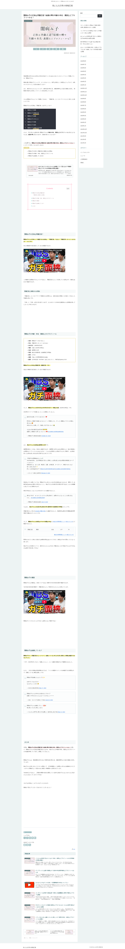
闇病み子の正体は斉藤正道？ (38, 192)
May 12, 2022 (61, 712)
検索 (81, 13)
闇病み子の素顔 (35, 200)
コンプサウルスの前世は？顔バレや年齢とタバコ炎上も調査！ (91, 32)
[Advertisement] (50, 64)
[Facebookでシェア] (43, 49)
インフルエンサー (28, 832)
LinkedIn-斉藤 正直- (40, 511)
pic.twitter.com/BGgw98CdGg (55, 431)
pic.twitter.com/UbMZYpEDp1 (62, 469)
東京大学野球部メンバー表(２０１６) (63, 521)
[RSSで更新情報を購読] (30, 845)
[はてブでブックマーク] (49, 49)
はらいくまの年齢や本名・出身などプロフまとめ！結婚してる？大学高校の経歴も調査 (91, 49)
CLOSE (68, 188)
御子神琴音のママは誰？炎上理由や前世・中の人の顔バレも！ (90, 43)
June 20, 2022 (49, 700)
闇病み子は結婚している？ (38, 203)
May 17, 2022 (42, 688)
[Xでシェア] (36, 49)
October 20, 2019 (46, 435)
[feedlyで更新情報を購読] (27, 845)
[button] (63, 49)
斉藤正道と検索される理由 (39, 194)
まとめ (33, 206)
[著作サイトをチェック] (25, 845)
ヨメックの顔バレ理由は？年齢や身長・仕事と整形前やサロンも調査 (91, 26)
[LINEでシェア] (56, 49)
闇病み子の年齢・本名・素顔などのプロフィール (43, 198)
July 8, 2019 (45, 502)
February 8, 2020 (45, 473)
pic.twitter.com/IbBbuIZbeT (38, 497)
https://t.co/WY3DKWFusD (47, 469)
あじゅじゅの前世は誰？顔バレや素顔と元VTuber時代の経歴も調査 (91, 37)
